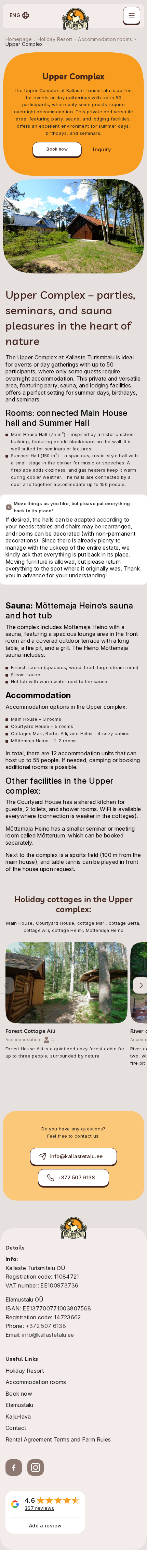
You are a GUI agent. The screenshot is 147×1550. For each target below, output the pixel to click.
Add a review (45, 1525)
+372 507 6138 (76, 1177)
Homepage (18, 39)
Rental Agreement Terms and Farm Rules (58, 1439)
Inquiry (102, 149)
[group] (66, 1001)
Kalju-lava (18, 1416)
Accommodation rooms (105, 39)
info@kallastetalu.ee (76, 1156)
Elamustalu (19, 1404)
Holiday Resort (55, 39)
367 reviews (39, 1508)
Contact (15, 1427)
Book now (57, 149)
